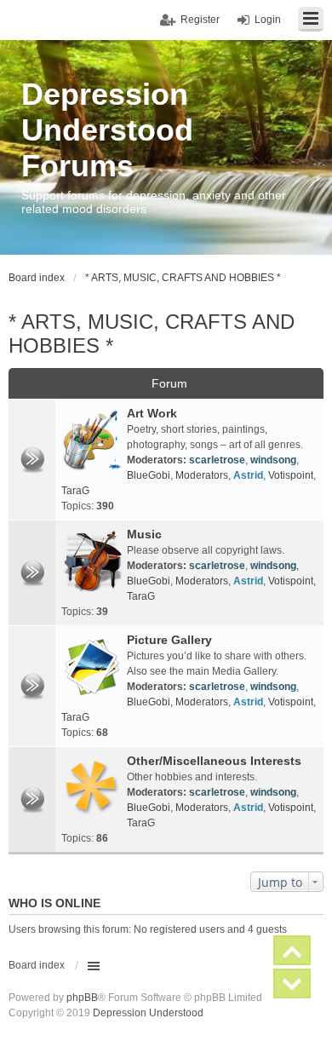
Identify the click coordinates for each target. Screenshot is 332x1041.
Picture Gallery (169, 640)
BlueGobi (148, 475)
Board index (37, 965)
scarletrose (217, 460)
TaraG (75, 491)
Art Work (152, 413)
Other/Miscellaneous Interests (214, 761)
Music (144, 534)
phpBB (82, 998)
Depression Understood (148, 1013)
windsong (273, 460)
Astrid (248, 475)
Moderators (201, 475)
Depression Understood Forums (107, 130)
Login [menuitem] (268, 20)
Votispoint (290, 475)
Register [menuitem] (200, 20)
